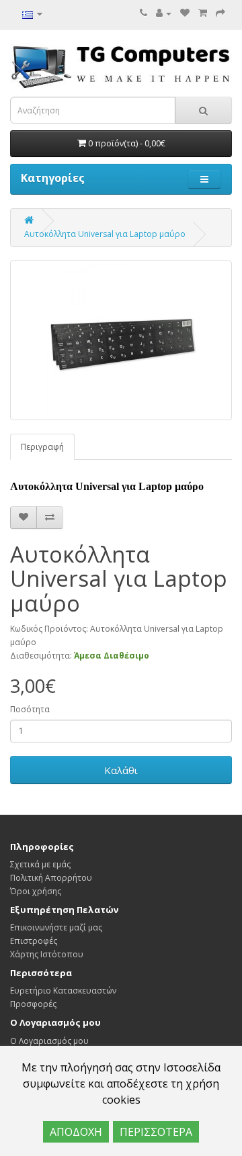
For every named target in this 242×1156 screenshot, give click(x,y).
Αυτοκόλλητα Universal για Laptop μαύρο (105, 234)
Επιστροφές (33, 941)
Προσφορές (33, 1004)
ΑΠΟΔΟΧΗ (76, 1131)
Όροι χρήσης (35, 891)
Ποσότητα (30, 709)
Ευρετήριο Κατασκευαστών (63, 990)
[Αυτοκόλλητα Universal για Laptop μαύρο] (121, 340)
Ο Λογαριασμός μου (49, 1041)
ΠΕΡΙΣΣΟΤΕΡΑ (156, 1131)
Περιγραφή (42, 446)
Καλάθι (121, 770)
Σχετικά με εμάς (40, 864)
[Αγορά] (220, 13)
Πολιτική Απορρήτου (51, 877)
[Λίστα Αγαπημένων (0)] (185, 13)
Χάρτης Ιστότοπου (46, 954)
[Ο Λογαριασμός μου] (163, 13)
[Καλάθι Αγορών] (202, 13)
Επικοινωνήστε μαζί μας (56, 927)
